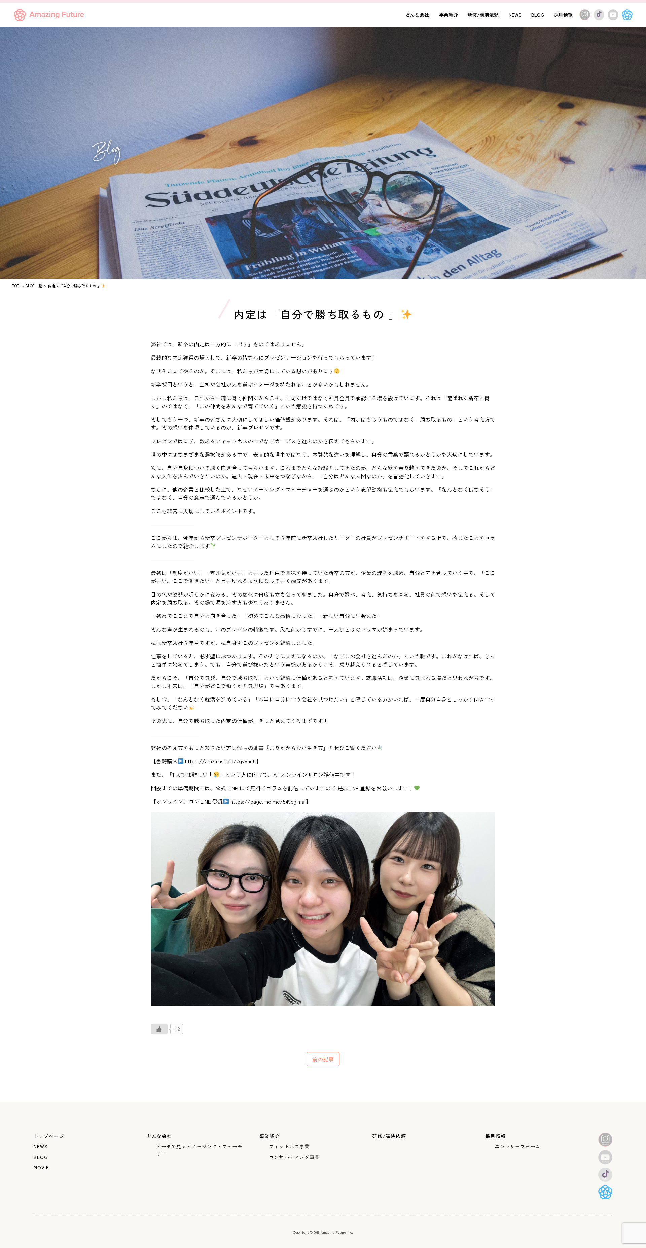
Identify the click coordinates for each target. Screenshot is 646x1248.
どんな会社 (417, 14)
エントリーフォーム (517, 1146)
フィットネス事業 (289, 1146)
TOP (15, 285)
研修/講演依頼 (483, 14)
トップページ (49, 1136)
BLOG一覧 (33, 285)
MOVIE (41, 1167)
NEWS (515, 14)
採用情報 (563, 14)
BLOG (537, 14)
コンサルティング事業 (294, 1157)
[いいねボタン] (159, 1029)
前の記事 (323, 1059)
